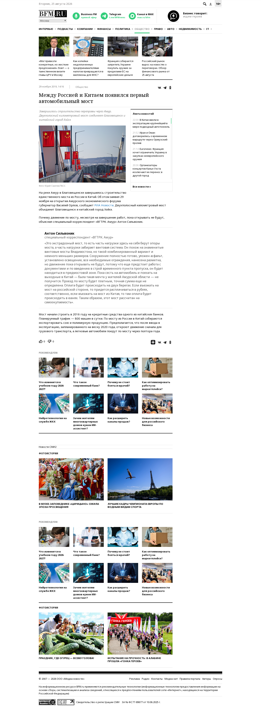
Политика (122, 29)
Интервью (46, 29)
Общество (142, 29)
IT (207, 29)
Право (158, 29)
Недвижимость (190, 29)
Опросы (217, 678)
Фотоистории (48, 453)
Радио (145, 678)
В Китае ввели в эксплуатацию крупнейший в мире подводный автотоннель (151, 123)
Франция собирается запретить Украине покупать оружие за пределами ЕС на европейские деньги (120, 68)
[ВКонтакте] (159, 87)
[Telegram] (165, 87)
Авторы (206, 678)
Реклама (134, 678)
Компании (85, 29)
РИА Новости (103, 205)
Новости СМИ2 (47, 447)
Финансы (104, 29)
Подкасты (65, 29)
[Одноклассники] (170, 87)
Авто (170, 29)
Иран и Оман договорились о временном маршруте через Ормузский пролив (150, 138)
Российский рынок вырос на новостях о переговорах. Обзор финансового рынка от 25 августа (155, 68)
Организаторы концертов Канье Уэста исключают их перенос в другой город (147, 170)
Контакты (157, 678)
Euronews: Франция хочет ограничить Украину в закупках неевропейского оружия (150, 154)
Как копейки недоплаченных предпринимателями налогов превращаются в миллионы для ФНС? (88, 68)
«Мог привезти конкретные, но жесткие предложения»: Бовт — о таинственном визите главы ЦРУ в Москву (54, 68)
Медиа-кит (171, 678)
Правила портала (190, 678)
